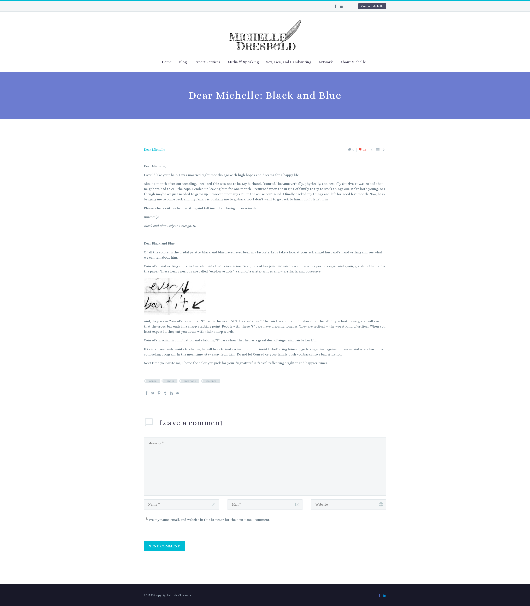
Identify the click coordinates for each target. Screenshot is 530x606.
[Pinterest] (159, 393)
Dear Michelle (154, 150)
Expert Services (207, 62)
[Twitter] (152, 393)
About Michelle (353, 62)
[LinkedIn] (342, 6)
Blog (183, 62)
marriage (190, 380)
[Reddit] (177, 393)
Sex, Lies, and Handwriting (288, 62)
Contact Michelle (372, 6)
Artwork (326, 62)
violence (211, 380)
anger (170, 380)
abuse (153, 380)
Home (167, 62)
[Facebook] (335, 6)
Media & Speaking (243, 62)
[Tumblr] (165, 393)
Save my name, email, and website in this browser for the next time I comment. (208, 520)
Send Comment (164, 546)
